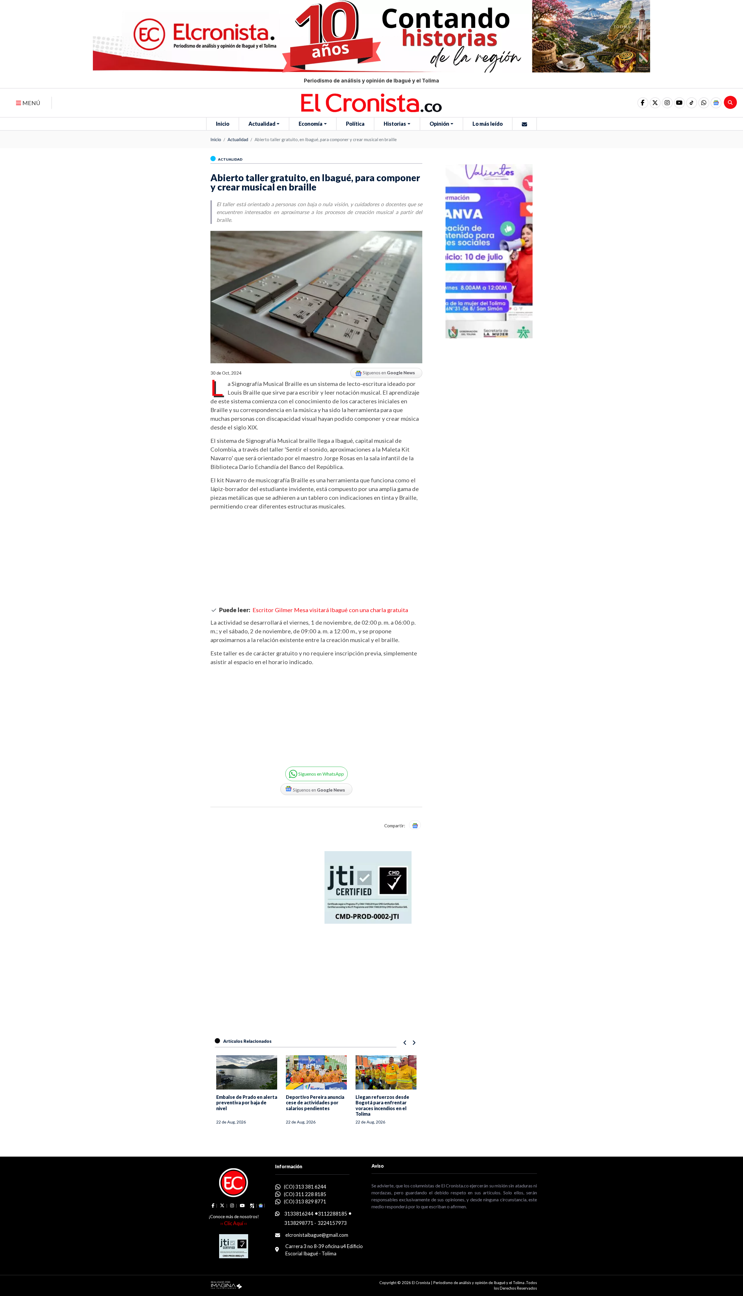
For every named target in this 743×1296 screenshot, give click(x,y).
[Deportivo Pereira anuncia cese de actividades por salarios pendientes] (316, 1072)
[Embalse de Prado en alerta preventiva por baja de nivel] (246, 1072)
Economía (310, 124)
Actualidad (261, 124)
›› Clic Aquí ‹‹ (233, 1223)
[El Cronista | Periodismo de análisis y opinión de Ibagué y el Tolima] (371, 102)
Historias (395, 124)
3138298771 (298, 1223)
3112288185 (332, 1214)
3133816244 (298, 1214)
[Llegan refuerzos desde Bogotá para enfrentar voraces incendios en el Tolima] (386, 1072)
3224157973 (332, 1223)
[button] (703, 102)
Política (355, 124)
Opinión (439, 124)
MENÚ (30, 102)
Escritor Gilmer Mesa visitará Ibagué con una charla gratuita (330, 609)
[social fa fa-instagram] (667, 102)
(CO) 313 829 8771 (305, 1201)
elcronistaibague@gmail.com (316, 1235)
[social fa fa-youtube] (679, 102)
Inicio (222, 124)
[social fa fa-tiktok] (691, 102)
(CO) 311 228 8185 (305, 1194)
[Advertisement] (316, 558)
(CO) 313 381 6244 (305, 1187)
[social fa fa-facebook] (642, 102)
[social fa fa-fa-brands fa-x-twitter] (655, 102)
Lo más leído (488, 124)
